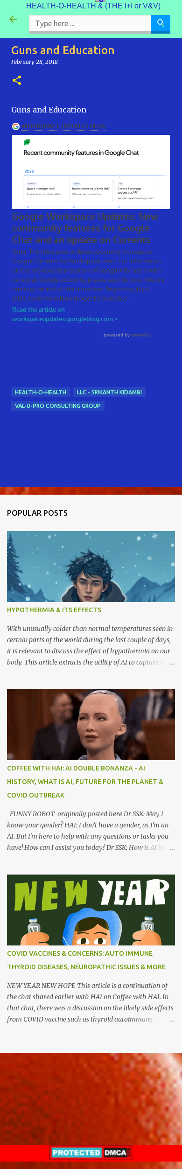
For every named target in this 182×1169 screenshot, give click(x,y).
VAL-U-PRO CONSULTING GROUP (58, 406)
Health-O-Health (40, 392)
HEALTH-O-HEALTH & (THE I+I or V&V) (93, 6)
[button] (16, 81)
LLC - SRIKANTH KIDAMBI (109, 392)
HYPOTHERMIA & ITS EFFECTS (54, 610)
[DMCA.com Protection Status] (91, 1157)
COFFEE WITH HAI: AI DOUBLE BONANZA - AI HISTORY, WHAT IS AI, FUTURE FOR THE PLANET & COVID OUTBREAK (85, 781)
